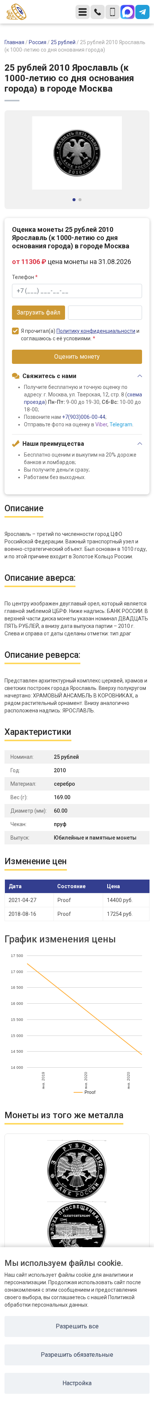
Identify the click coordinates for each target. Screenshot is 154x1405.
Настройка (77, 1383)
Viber (101, 424)
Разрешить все (77, 1326)
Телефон (25, 277)
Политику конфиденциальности (95, 331)
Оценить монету (77, 356)
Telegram (121, 424)
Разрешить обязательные (77, 1354)
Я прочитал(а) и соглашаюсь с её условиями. (80, 334)
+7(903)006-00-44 (83, 417)
